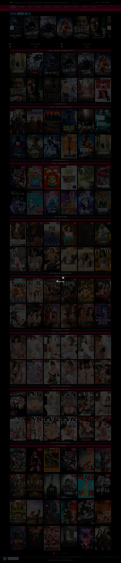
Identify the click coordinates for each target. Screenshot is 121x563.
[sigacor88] (60, 281)
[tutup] (63, 278)
